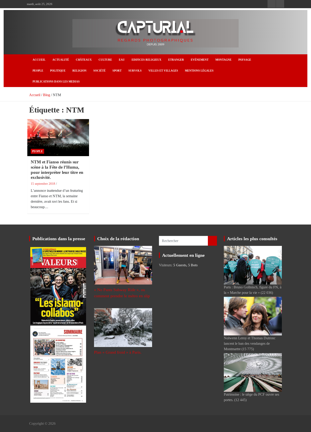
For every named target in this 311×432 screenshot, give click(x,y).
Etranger (176, 59)
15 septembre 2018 (43, 183)
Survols (135, 70)
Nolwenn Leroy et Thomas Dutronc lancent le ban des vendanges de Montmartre (249, 343)
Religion (79, 70)
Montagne (223, 59)
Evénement (200, 59)
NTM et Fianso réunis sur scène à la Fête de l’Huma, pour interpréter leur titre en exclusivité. (57, 170)
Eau (122, 59)
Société (99, 70)
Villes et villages (163, 70)
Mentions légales (199, 70)
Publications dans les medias (56, 81)
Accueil (39, 59)
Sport (117, 70)
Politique (58, 70)
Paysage (244, 59)
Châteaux (84, 59)
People (38, 70)
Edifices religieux (146, 59)
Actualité (60, 59)
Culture (105, 59)
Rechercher (212, 241)
